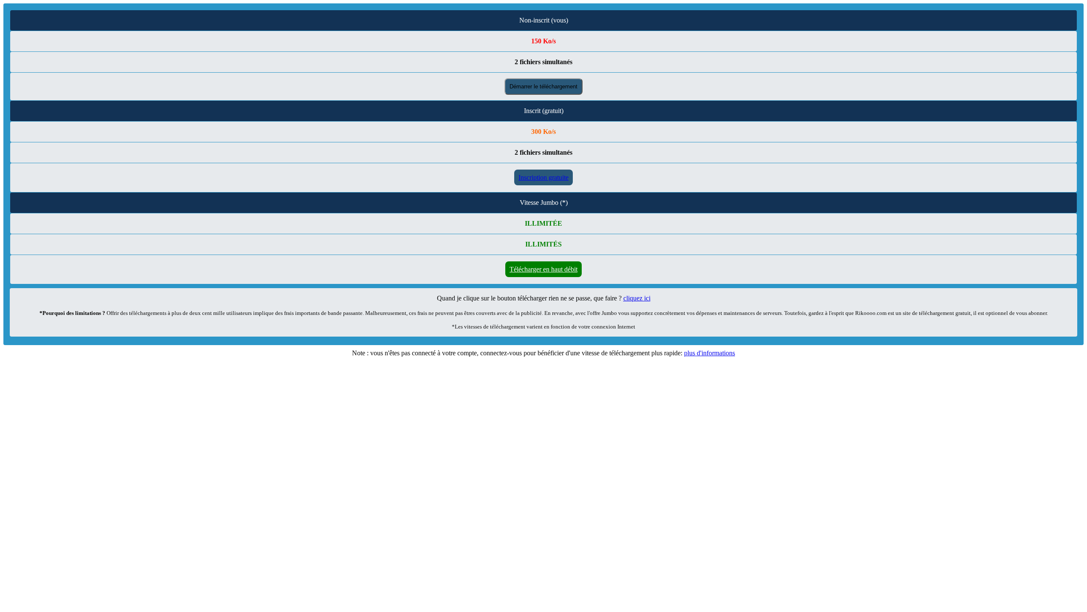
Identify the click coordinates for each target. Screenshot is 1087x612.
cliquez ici (637, 298)
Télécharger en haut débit (543, 269)
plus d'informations (709, 353)
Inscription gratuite (543, 177)
